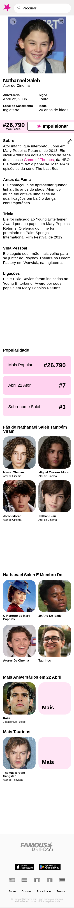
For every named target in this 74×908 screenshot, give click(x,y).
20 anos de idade (54, 110)
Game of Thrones (39, 160)
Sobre (12, 891)
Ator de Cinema (16, 85)
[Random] (61, 21)
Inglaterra (11, 110)
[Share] (13, 21)
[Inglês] (12, 880)
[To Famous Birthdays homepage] (7, 7)
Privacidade (44, 891)
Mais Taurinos (16, 731)
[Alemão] (62, 880)
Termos (61, 891)
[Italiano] (49, 880)
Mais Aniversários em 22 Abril (32, 677)
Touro (43, 99)
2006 (22, 99)
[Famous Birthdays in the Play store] (50, 867)
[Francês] (37, 880)
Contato (26, 891)
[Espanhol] (24, 880)
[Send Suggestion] (70, 142)
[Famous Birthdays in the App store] (24, 867)
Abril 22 (9, 99)
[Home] (37, 846)
